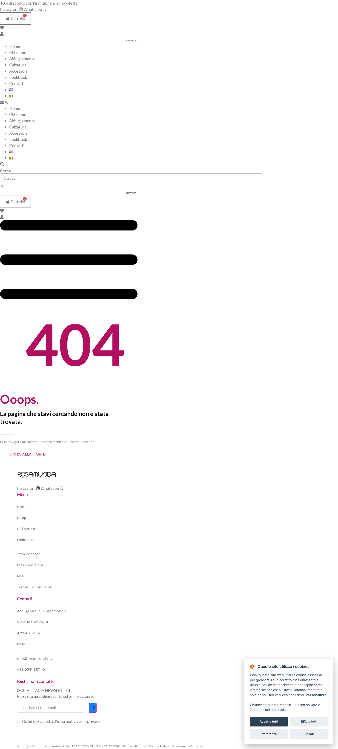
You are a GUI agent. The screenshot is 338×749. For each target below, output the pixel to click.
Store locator (28, 554)
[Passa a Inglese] (11, 89)
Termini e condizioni (35, 587)
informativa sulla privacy (78, 721)
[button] (131, 102)
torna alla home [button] (26, 454)
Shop (21, 517)
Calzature (18, 64)
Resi (20, 576)
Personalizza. (316, 695)
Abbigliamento (22, 58)
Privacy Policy (134, 746)
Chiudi (309, 734)
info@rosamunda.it (34, 658)
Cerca (5, 171)
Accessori (18, 71)
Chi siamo (17, 52)
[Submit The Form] (93, 708)
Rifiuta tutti (309, 721)
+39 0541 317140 (31, 669)
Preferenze (269, 734)
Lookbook (18, 77)
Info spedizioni (30, 565)
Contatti (16, 83)
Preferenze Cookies (188, 746)
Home (14, 46)
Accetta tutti (269, 721)
